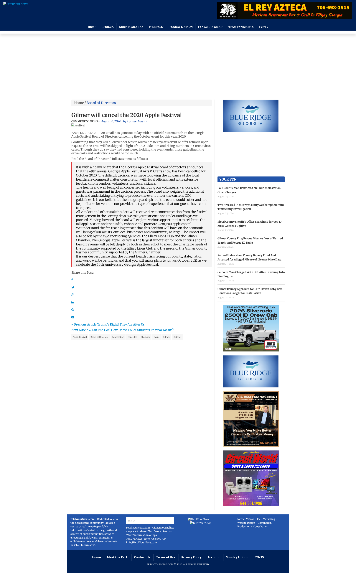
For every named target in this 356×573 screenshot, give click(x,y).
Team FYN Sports (240, 27)
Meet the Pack (117, 557)
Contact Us (142, 557)
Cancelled (132, 337)
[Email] (72, 317)
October (177, 337)
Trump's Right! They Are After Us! (121, 324)
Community (79, 121)
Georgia (108, 27)
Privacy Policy (191, 557)
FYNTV (263, 27)
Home (92, 27)
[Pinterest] (72, 309)
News (94, 121)
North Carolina (131, 27)
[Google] (72, 295)
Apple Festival (80, 337)
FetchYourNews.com (138, 527)
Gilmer (166, 337)
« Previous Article (83, 324)
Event (156, 337)
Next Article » (81, 330)
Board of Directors (99, 337)
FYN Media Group (210, 27)
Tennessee (156, 27)
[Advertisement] (178, 65)
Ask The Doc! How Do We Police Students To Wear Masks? (133, 330)
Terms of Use (165, 557)
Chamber (145, 337)
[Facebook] (72, 280)
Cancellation (118, 337)
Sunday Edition (181, 27)
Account (214, 557)
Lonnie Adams (137, 121)
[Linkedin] (72, 302)
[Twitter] (72, 287)
